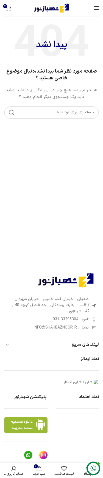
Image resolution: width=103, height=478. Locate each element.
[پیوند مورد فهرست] (51, 319)
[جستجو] (11, 112)
